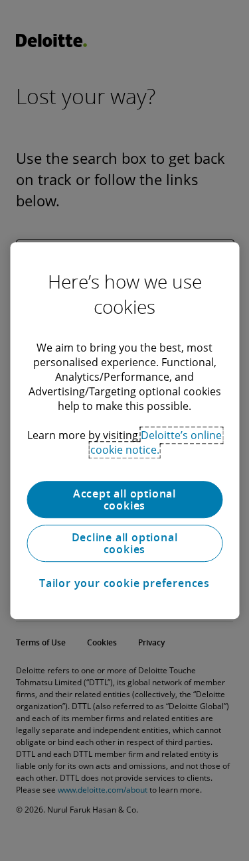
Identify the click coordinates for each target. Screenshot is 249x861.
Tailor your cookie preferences (124, 583)
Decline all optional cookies (125, 543)
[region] (124, 430)
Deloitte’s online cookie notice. (156, 442)
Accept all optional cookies (124, 499)
